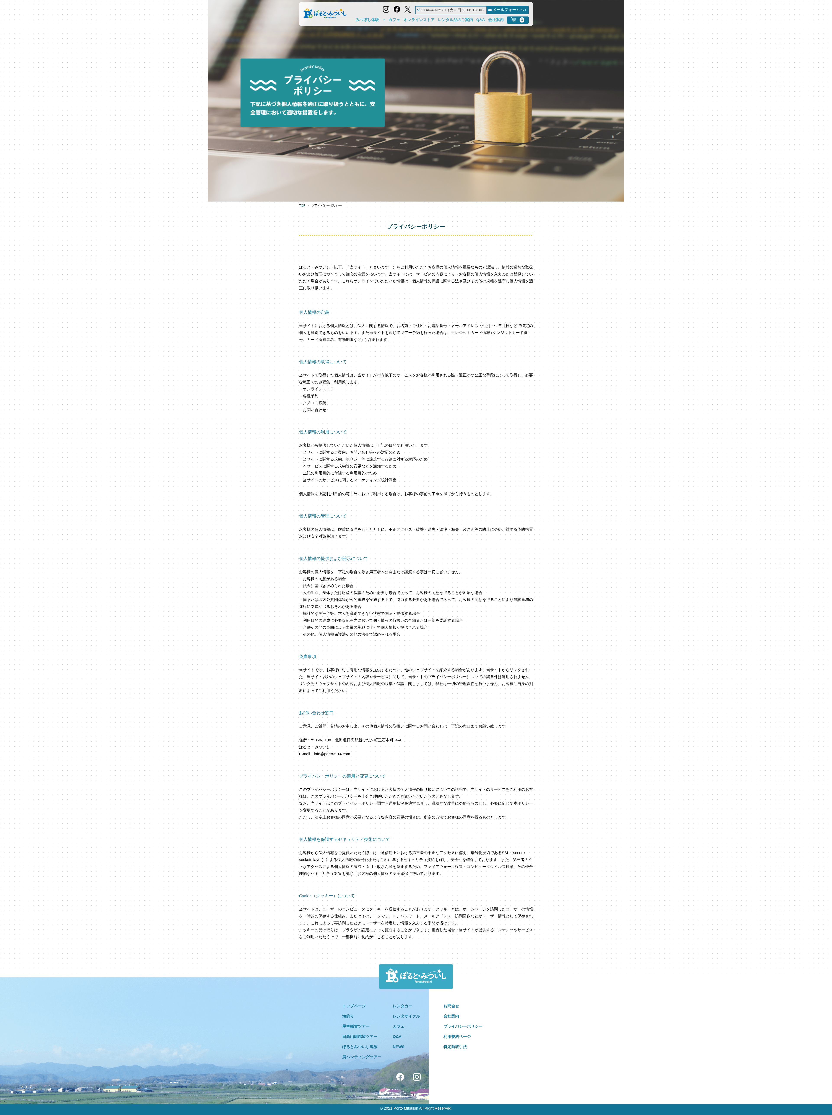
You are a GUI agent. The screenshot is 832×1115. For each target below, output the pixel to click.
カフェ (394, 20)
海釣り (348, 1016)
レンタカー (402, 1006)
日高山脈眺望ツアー (359, 1036)
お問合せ (451, 1006)
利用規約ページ (457, 1036)
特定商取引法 (455, 1047)
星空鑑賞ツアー (356, 1026)
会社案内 (496, 20)
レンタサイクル (406, 1016)
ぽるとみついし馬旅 (359, 1047)
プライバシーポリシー (463, 1026)
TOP (302, 205)
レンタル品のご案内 (455, 20)
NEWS (399, 1047)
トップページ (354, 1006)
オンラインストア (419, 20)
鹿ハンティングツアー (361, 1057)
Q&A (480, 20)
